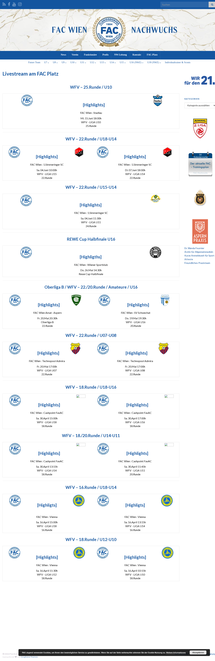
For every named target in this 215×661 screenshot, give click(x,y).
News (63, 54)
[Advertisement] (109, 619)
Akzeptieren (198, 652)
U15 (122, 62)
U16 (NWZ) (136, 62)
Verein (75, 54)
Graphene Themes (29, 657)
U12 (92, 62)
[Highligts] (47, 505)
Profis (105, 54)
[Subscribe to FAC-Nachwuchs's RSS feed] (4, 3)
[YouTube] (14, 3)
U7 (46, 62)
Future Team (34, 62)
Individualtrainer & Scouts (177, 62)
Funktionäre (90, 54)
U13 (102, 62)
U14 (112, 62)
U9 (63, 62)
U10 (72, 62)
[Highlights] (94, 104)
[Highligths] (90, 256)
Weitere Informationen (176, 652)
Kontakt (137, 54)
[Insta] (20, 3)
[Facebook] (9, 3)
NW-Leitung (120, 54)
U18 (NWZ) (153, 62)
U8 (54, 62)
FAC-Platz (152, 54)
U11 (82, 62)
